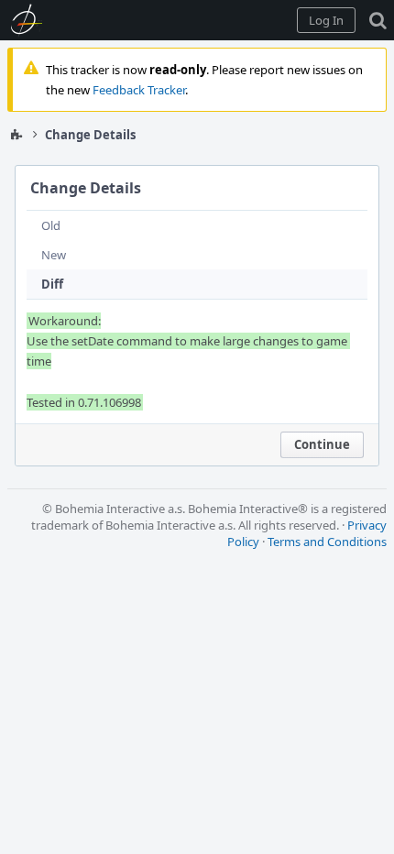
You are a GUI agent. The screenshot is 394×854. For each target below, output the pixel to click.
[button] (326, 20)
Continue (322, 444)
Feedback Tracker (139, 90)
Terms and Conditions (327, 541)
